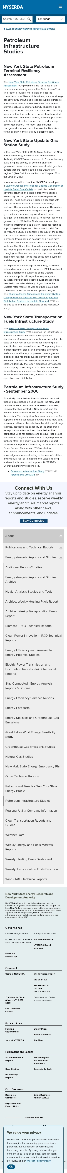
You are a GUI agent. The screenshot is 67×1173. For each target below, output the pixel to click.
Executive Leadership (11, 955)
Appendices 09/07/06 (23, 475)
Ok (11, 1166)
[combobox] (14, 19)
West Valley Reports (11, 1076)
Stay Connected (33, 520)
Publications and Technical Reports (29, 547)
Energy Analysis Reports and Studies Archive (30, 580)
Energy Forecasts (17, 708)
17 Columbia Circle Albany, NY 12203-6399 (14, 1000)
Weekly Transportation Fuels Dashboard (33, 869)
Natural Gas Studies (19, 756)
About (9, 536)
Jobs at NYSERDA (14, 1040)
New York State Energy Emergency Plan (33, 766)
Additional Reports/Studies (23, 567)
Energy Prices (41, 1029)
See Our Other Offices (12, 1010)
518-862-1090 (41, 980)
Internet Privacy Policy (38, 1161)
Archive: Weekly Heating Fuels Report (31, 601)
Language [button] (44, 19)
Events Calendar (42, 1035)
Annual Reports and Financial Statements (42, 1061)
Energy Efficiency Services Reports (29, 698)
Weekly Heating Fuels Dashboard (28, 859)
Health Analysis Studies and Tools (28, 591)
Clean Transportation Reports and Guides (28, 823)
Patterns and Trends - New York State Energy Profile (31, 789)
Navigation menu (60, 7)
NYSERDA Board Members (42, 946)
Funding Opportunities (12, 1030)
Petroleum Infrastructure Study (27, 471)
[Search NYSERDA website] (29, 19)
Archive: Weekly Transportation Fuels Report (31, 614)
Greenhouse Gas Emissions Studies (30, 746)
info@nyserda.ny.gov (44, 974)
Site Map (38, 1040)
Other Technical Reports (22, 776)
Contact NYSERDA (14, 974)
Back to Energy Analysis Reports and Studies (30, 29)
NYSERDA (13, 7)
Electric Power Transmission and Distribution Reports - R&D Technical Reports (30, 669)
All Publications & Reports (14, 1059)
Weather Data (14, 835)
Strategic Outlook (43, 1069)
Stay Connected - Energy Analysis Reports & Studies (29, 686)
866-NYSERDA (41, 986)
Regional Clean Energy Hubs (13, 1105)
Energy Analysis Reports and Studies (30, 557)
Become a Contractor (10, 1096)
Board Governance (43, 940)
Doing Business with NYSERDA (42, 1096)
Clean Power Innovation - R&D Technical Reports (33, 638)
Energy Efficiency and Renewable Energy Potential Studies (28, 653)
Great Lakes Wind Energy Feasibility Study (30, 735)
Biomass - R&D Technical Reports (28, 626)
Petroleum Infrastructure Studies (27, 800)
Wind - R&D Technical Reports (26, 879)
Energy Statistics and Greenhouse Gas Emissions (32, 720)
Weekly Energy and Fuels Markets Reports (29, 847)
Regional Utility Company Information (31, 810)
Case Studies (12, 1069)
